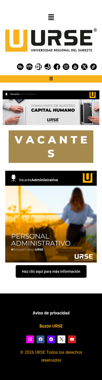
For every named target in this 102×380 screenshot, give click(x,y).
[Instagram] (30, 339)
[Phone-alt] (47, 66)
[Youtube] (72, 339)
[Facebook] (40, 339)
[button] (51, 17)
